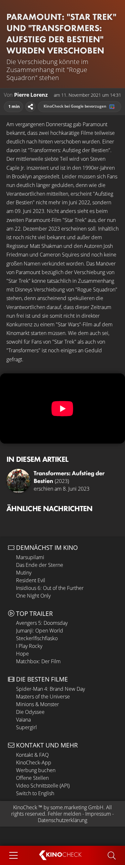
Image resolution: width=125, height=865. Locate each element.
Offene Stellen (32, 778)
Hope (22, 653)
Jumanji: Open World (39, 630)
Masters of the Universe (43, 696)
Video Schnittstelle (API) (43, 785)
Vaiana (23, 719)
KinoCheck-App (33, 762)
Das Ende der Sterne (39, 565)
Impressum (98, 813)
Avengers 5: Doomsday (42, 623)
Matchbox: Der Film (38, 661)
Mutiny (23, 572)
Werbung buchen (35, 770)
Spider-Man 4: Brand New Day (50, 689)
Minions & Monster (37, 704)
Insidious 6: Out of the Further (50, 588)
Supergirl (26, 727)
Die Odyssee (30, 712)
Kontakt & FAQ (32, 755)
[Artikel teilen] (30, 107)
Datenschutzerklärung (62, 820)
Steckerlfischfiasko (37, 638)
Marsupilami (30, 557)
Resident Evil (30, 580)
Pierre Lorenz (31, 95)
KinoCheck (25, 807)
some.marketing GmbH (77, 807)
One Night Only (33, 595)
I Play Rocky (29, 646)
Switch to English (35, 793)
